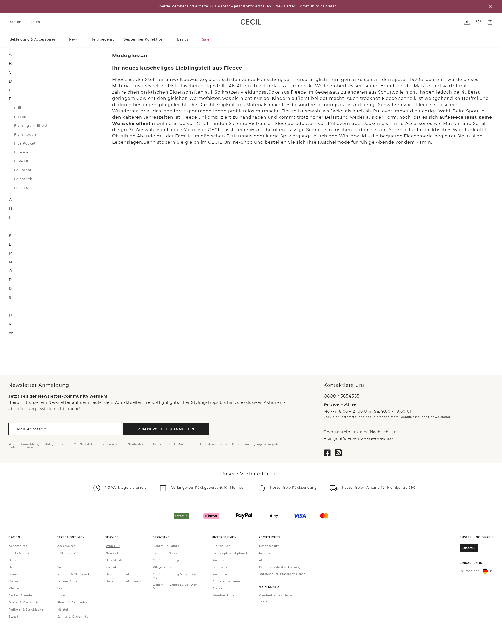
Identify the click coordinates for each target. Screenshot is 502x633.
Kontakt (112, 567)
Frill (17, 108)
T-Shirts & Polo (69, 553)
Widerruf (113, 546)
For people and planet (229, 553)
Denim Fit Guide (166, 546)
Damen (14, 22)
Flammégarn (25, 134)
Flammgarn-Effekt (31, 126)
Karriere (218, 560)
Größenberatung (166, 560)
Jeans (13, 574)
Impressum (268, 553)
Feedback (219, 567)
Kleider (14, 588)
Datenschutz (269, 546)
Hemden (64, 560)
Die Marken (221, 546)
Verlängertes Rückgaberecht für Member (208, 488)
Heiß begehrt (102, 39)
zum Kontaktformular (370, 439)
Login (263, 602)
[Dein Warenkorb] (490, 22)
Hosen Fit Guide (165, 553)
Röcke (13, 581)
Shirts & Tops (19, 553)
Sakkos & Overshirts (72, 617)
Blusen (14, 560)
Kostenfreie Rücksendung (293, 488)
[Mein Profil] (467, 22)
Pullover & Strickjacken (27, 610)
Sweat (13, 617)
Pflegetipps (162, 567)
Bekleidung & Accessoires (32, 39)
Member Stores (224, 595)
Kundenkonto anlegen (276, 595)
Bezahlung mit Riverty (123, 581)
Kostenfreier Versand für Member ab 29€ (379, 488)
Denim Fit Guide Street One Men (175, 586)
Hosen (14, 567)
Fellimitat (23, 170)
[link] (251, 22)
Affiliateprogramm (226, 581)
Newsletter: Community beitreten (306, 6)
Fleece (20, 117)
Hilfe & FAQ (115, 560)
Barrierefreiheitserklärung (279, 567)
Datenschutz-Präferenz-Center (283, 574)
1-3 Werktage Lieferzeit (125, 488)
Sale (205, 39)
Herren (34, 22)
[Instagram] (338, 452)
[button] (58, 39)
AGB (262, 560)
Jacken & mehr (20, 595)
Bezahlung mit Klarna (123, 574)
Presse (217, 588)
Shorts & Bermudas (72, 603)
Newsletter (114, 553)
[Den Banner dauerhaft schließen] (490, 6)
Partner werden (224, 574)
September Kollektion (143, 39)
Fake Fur (22, 188)
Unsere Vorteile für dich (251, 474)
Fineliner (22, 152)
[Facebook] (327, 452)
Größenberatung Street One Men (175, 576)
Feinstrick (23, 179)
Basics (183, 39)
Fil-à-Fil (21, 161)
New (73, 39)
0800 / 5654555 (342, 396)
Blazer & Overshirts (24, 603)
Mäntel (62, 610)
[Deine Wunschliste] (478, 22)
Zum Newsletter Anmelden (166, 429)
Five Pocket (25, 143)
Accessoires (18, 546)
